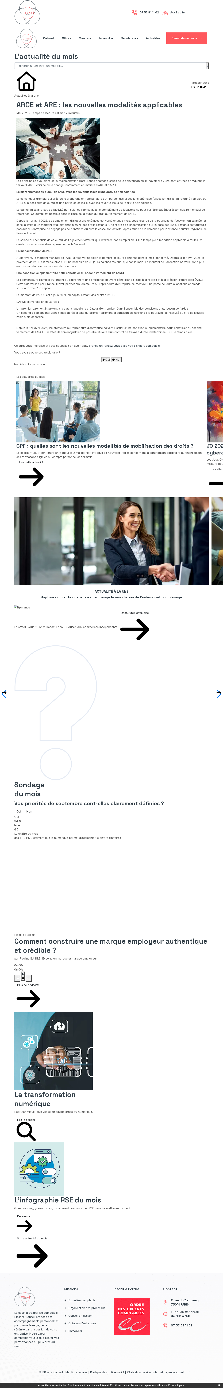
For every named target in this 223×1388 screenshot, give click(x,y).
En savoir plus (176, 1385)
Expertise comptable (81, 1300)
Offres (66, 38)
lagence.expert (174, 1372)
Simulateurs (129, 38)
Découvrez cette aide (135, 613)
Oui (19, 811)
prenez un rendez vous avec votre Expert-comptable (124, 345)
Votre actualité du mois (32, 1238)
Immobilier (106, 38)
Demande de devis (185, 38)
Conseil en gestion (80, 1315)
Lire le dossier (26, 1120)
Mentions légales (76, 1372)
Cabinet (48, 38)
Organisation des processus (86, 1308)
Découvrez (24, 1216)
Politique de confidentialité (107, 1372)
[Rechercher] (207, 65)
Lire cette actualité (31, 462)
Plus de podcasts (28, 985)
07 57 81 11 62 (181, 1325)
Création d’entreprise (82, 1323)
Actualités (153, 38)
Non (29, 811)
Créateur (85, 38)
